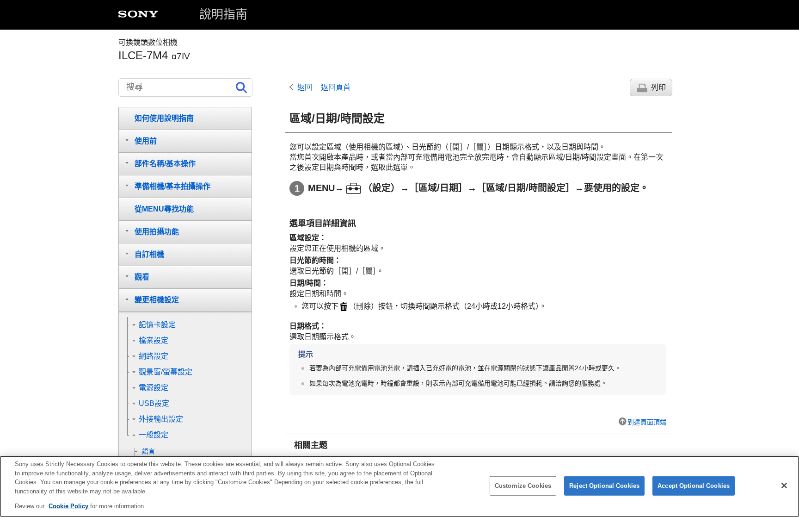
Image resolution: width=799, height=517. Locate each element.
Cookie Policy (69, 506)
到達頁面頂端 (646, 422)
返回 (304, 87)
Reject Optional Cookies (604, 485)
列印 (658, 87)
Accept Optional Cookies (694, 485)
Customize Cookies (523, 485)
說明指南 (223, 14)
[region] (399, 486)
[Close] (784, 485)
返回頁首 (335, 87)
